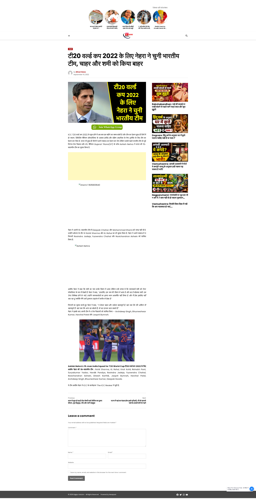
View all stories (160, 7)
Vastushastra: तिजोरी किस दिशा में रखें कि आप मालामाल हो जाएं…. (169, 205)
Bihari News (81, 72)
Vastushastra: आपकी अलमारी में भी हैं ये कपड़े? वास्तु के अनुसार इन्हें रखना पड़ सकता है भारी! (169, 166)
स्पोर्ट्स (70, 49)
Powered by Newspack (108, 495)
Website (71, 462)
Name (70, 452)
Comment (72, 428)
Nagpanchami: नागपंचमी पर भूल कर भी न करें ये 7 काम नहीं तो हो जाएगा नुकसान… (170, 196)
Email (110, 452)
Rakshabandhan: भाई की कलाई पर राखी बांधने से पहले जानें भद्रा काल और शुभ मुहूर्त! (168, 107)
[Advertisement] (107, 166)
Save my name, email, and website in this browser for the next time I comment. (98, 472)
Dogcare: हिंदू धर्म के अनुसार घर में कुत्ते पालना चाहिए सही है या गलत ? (168, 137)
